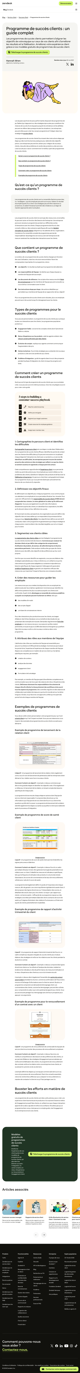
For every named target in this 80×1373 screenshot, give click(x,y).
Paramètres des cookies (57, 1365)
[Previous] (36, 1235)
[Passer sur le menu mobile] (76, 3)
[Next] (44, 1235)
